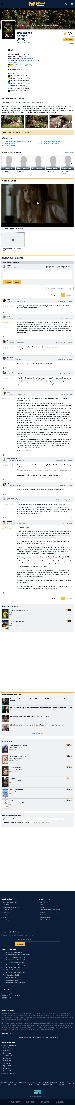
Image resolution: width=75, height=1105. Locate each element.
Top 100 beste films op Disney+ (12, 970)
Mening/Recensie (64, 267)
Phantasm (11, 341)
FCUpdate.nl (6, 1050)
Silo (41, 904)
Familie (24, 42)
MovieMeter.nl (7, 1055)
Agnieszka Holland (27, 58)
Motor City (6, 917)
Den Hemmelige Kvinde (10, 902)
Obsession (6, 915)
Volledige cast (69, 152)
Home (3, 9)
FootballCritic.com (8, 1048)
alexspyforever (13, 372)
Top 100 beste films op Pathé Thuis (14, 972)
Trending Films (6, 899)
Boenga (10, 392)
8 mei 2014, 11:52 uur (66, 374)
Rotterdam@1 (12, 459)
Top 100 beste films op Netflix (12, 967)
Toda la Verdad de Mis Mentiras (50, 910)
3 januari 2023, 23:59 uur (65, 485)
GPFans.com (7, 1053)
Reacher (43, 915)
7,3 (28, 65)
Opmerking (51, 267)
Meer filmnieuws (37, 733)
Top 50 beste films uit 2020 (11, 975)
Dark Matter (44, 902)
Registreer (3, 1082)
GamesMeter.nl (7, 1063)
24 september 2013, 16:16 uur (64, 342)
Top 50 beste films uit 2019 (11, 980)
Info (18, 26)
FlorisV (9, 522)
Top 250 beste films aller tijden (12, 952)
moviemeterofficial (25, 1037)
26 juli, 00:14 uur (67, 523)
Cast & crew (26, 26)
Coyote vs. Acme (8, 910)
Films (9, 9)
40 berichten (7, 262)
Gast (9, 266)
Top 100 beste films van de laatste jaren (15, 965)
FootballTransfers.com (10, 1045)
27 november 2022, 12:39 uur (64, 460)
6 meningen (16, 262)
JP (8, 483)
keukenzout (11, 357)
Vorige (53, 295)
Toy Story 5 (6, 920)
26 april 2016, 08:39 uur (65, 394)
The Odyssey (7, 904)
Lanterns (43, 912)
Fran (9, 316)
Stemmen (36, 26)
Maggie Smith (12, 62)
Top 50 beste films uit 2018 (11, 977)
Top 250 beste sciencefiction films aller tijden (16, 955)
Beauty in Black (45, 917)
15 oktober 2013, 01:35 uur (65, 359)
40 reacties (70, 43)
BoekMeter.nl (7, 1060)
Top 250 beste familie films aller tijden (14, 960)
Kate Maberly (23, 60)
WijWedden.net (7, 1066)
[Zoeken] (66, 4)
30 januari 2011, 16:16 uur (65, 301)
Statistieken (55, 26)
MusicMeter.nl (7, 1058)
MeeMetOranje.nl (8, 1073)
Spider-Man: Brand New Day (11, 907)
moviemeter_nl (53, 1037)
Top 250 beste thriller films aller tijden (14, 957)
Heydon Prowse (33, 60)
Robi (8, 300)
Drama (19, 42)
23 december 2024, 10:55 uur (64, 500)
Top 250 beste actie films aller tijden (14, 962)
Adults (42, 907)
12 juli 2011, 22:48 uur (66, 318)
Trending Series (44, 899)
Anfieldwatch (7, 1071)
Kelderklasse (7, 1068)
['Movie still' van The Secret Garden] (12, 121)
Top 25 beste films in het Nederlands (14, 982)
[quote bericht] (71, 312)
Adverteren (22, 1082)
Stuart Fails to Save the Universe (50, 920)
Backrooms (6, 912)
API (73, 1083)
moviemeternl (39, 1037)
